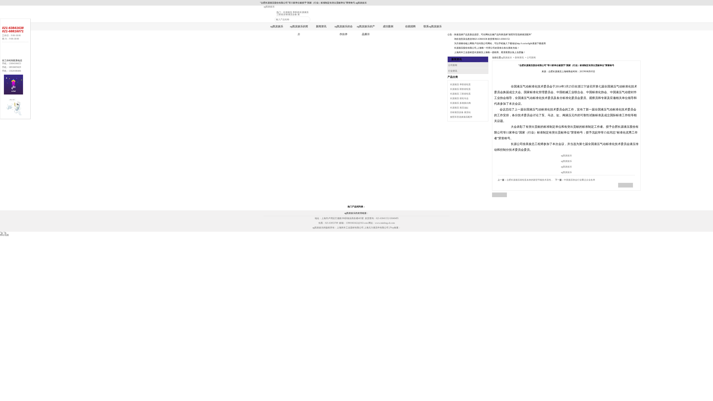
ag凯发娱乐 (269, 6)
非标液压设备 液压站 (460, 112)
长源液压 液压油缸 (459, 107)
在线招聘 (410, 26)
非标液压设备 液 (292, 14)
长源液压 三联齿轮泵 (460, 93)
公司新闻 (531, 57)
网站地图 (4, 235)
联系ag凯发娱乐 (433, 26)
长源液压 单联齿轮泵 (460, 84)
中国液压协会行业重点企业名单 (575, 180)
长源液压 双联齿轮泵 (460, 89)
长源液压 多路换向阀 (460, 103)
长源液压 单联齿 (291, 12)
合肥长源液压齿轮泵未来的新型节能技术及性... (525, 180)
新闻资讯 (321, 26)
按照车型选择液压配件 (461, 117)
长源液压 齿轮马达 (459, 98)
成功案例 (388, 26)
